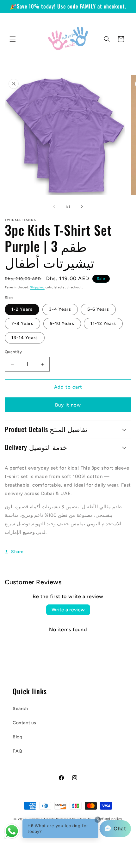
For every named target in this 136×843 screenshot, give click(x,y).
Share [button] (17, 551)
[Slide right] (82, 206)
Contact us (24, 722)
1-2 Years (22, 309)
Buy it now (68, 405)
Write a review (68, 610)
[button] (13, 39)
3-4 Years (60, 309)
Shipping (37, 287)
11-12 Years (103, 323)
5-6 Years (98, 309)
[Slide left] (54, 206)
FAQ (17, 751)
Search (20, 708)
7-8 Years (22, 323)
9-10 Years (62, 323)
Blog (17, 737)
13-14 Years (24, 337)
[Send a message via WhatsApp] (12, 831)
